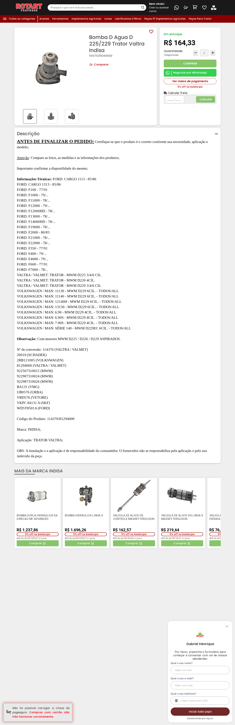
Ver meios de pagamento (190, 81)
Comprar (190, 63)
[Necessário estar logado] (204, 7)
